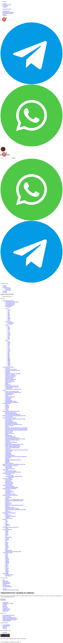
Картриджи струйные (7, 485)
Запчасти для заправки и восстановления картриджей (14, 415)
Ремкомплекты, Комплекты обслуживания (14, 444)
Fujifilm (6, 534)
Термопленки (8, 453)
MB (8, 357)
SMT (9, 363)
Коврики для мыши (9, 380)
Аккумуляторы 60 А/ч (10, 303)
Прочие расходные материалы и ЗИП (13, 551)
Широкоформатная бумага (10, 401)
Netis (6, 564)
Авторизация (8, 289)
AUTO (9, 342)
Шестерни (7, 460)
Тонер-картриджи (9, 484)
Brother (6, 531)
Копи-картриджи (9, 481)
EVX (9, 310)
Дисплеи (7, 501)
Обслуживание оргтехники (8, 615)
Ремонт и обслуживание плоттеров (10, 618)
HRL (9, 315)
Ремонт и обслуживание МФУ (9, 617)
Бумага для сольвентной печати (12, 391)
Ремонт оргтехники (7, 4)
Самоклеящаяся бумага (10, 396)
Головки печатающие (9, 486)
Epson (6, 533)
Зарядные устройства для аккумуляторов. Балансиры (14, 464)
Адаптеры (7, 368)
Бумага (4, 390)
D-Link (6, 555)
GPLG (9, 350)
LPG (9, 336)
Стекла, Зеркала (8, 450)
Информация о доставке (8, 603)
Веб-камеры (7, 372)
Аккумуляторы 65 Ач (9, 305)
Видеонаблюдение (7, 403)
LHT (9, 332)
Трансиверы (8, 511)
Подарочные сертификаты (8, 12)
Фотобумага (7, 399)
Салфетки (7, 517)
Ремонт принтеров (7, 620)
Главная (4, 588)
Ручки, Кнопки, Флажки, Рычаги (12, 447)
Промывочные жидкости (10, 516)
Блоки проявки (8, 420)
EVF (9, 344)
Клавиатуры (8, 503)
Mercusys (7, 561)
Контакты (5, 15)
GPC (9, 348)
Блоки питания (8, 467)
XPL (9, 319)
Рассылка (5, 628)
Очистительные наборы (10, 436)
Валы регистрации (9, 421)
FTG (9, 331)
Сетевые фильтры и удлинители (12, 386)
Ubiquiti (7, 571)
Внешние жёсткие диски (10, 412)
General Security (8, 321)
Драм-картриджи (9, 479)
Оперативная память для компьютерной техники (15, 509)
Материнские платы (9, 507)
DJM (9, 328)
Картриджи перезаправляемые (11, 487)
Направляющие (8, 435)
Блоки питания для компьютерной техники (14, 499)
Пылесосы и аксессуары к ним (11, 385)
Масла (6, 513)
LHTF (9, 333)
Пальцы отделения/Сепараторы (12, 437)
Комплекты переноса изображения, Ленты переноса (16, 427)
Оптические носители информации (12, 414)
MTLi (9, 362)
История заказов (6, 585)
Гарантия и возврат (7, 9)
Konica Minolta (8, 537)
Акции (4, 14)
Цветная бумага (8, 400)
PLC (9, 337)
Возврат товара (6, 609)
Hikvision (7, 405)
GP (8, 311)
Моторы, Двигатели (9, 433)
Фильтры (7, 458)
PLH (9, 338)
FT (8, 330)
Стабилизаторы (8, 387)
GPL (9, 312)
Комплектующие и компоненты (9, 488)
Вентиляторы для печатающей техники (13, 424)
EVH (9, 309)
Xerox (6, 549)
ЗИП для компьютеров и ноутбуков (10, 465)
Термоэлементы (8, 454)
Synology (7, 568)
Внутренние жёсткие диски (11, 413)
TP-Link (7, 410)
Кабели (6, 426)
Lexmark (7, 539)
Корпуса (7, 506)
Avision (6, 530)
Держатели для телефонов (10, 375)
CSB (6, 308)
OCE (6, 540)
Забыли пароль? (6, 582)
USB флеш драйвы (9, 574)
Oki (6, 541)
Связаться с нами (6, 608)
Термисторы (8, 452)
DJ (8, 326)
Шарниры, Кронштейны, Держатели (13, 459)
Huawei (6, 558)
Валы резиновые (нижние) (11, 422)
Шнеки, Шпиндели (9, 463)
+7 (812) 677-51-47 (4, 283)
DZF (9, 343)
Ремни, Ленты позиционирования (12, 445)
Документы (5, 607)
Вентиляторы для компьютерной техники (14, 500)
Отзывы (4, 3)
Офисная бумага (8, 394)
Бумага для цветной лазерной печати (13, 392)
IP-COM (7, 407)
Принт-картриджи (9, 482)
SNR (6, 566)
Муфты (6, 434)
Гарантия (5, 604)
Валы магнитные (9, 416)
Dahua (6, 404)
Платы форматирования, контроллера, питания (15, 438)
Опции (6, 528)
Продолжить (3, 598)
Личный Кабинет (6, 624)
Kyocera (7, 538)
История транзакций (7, 586)
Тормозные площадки (10, 455)
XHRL (9, 318)
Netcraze (7, 563)
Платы (6, 510)
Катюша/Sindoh (8, 550)
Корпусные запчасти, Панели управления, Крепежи (16, 429)
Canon (6, 532)
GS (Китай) (10, 323)
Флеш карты (8, 575)
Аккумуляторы (8, 466)
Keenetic (7, 560)
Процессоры (8, 492)
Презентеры (7, 384)
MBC (9, 358)
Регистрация (8, 288)
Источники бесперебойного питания (13, 471)
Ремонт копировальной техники (9, 619)
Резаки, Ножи (8, 443)
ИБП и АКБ (5, 469)
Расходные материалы (7, 529)
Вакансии (5, 606)
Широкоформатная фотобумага (11, 402)
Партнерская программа (8, 13)
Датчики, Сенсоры (9, 425)
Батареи (7, 498)
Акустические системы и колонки (12, 370)
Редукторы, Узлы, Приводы (11, 442)
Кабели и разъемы (9, 378)
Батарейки (7, 371)
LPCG (9, 334)
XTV (9, 320)
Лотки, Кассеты (8, 432)
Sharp (6, 548)
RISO (6, 544)
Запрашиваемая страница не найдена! (11, 589)
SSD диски (7, 489)
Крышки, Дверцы (9, 431)
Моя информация (6, 583)
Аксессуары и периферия (8, 366)
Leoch (6, 324)
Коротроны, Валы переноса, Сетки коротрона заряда (16, 428)
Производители (6, 11)
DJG (9, 327)
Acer (6, 520)
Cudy (6, 554)
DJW (9, 329)
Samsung (7, 547)
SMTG (9, 364)
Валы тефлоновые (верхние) (11, 423)
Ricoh (6, 543)
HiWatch (7, 406)
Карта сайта (5, 611)
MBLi (9, 360)
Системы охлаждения (10, 468)
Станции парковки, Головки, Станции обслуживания (16, 449)
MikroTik (7, 562)
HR (8, 313)
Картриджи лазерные (7, 478)
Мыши (6, 383)
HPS (9, 353)
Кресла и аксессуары (9, 381)
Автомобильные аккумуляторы (12, 301)
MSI (6, 526)
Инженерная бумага (9, 393)
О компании (5, 5)
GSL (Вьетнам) (11, 322)
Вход (4, 579)
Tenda (6, 408)
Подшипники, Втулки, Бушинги (12, 439)
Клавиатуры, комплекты (10, 379)
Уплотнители (8, 457)
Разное (6, 395)
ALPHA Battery (8, 306)
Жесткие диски (8, 502)
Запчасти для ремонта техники (9, 417)
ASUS (6, 521)
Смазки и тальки (8, 518)
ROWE (6, 545)
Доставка (5, 6)
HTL (9, 355)
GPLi (9, 351)
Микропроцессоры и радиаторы (12, 508)
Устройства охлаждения (10, 494)
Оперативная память (9, 491)
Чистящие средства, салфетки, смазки (13, 389)
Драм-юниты (8, 474)
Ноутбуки (5, 519)
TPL (9, 316)
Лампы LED (8, 382)
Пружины (7, 440)
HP (8, 352)
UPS (9, 317)
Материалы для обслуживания (9, 512)
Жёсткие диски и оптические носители (11, 411)
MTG (9, 361)
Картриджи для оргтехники (9, 473)
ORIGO (7, 565)
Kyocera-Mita (10, 475)
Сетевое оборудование (7, 552)
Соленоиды (7, 448)
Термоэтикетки (8, 397)
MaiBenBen (7, 524)
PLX (9, 339)
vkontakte (5, 632)
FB (8, 307)
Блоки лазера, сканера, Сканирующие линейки (15, 418)
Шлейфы (7, 461)
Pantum (6, 542)
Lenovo (6, 523)
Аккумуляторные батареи (8, 300)
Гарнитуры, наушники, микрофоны (12, 373)
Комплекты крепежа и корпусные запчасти (14, 505)
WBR (6, 340)
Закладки (5, 584)
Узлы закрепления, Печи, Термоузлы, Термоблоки (15, 456)
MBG (9, 359)
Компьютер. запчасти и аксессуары (10, 495)
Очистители (8, 515)
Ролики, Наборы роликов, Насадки (12, 446)
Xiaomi (6, 572)
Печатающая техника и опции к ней (10, 527)
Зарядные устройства (9, 376)
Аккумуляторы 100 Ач (10, 302)
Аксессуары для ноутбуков (11, 369)
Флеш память (5, 573)
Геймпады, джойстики (10, 374)
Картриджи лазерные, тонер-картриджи (13, 476)
